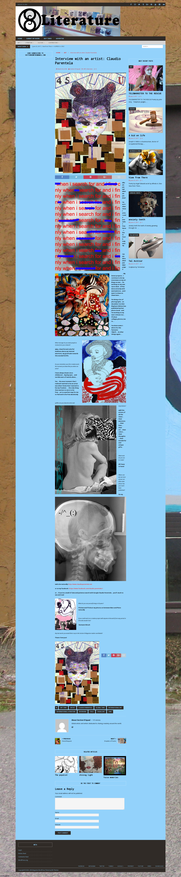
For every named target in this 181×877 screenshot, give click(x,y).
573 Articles (97, 720)
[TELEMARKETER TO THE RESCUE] (146, 78)
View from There (138, 177)
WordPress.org (23, 860)
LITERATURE (28, 42)
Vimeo (149, 866)
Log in (20, 850)
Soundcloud (159, 866)
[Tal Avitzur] (146, 246)
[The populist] (66, 764)
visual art (101, 712)
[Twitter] (139, 4)
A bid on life (137, 135)
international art (115, 708)
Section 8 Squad (75, 69)
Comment (58, 797)
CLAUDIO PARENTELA (85, 708)
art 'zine (63, 708)
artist (72, 708)
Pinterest (131, 866)
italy (92, 712)
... (146, 102)
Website (57, 825)
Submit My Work (33, 38)
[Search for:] (152, 46)
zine (110, 712)
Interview (89, 69)
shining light (86, 775)
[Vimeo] (159, 4)
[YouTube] (155, 4)
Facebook (81, 866)
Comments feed (23, 857)
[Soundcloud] (163, 4)
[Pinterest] (151, 4)
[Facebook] (131, 4)
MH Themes (54, 870)
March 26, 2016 (62, 69)
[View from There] (146, 162)
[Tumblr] (143, 4)
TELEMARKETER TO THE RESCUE (145, 93)
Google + (120, 866)
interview (82, 712)
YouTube (140, 866)
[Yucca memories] (115, 765)
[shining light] (90, 764)
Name (57, 812)
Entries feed (22, 853)
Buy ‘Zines (48, 38)
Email (57, 818)
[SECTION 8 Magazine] (68, 35)
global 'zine (100, 708)
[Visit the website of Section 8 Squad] (72, 727)
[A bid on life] (146, 120)
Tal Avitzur (136, 261)
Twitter (101, 866)
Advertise (60, 38)
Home (20, 38)
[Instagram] (135, 4)
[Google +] (147, 4)
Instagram (92, 866)
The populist (61, 775)
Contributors (53, 42)
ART (19, 42)
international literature (66, 712)
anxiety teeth (137, 219)
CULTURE (40, 42)
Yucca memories (111, 777)
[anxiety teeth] (146, 204)
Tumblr (111, 866)
